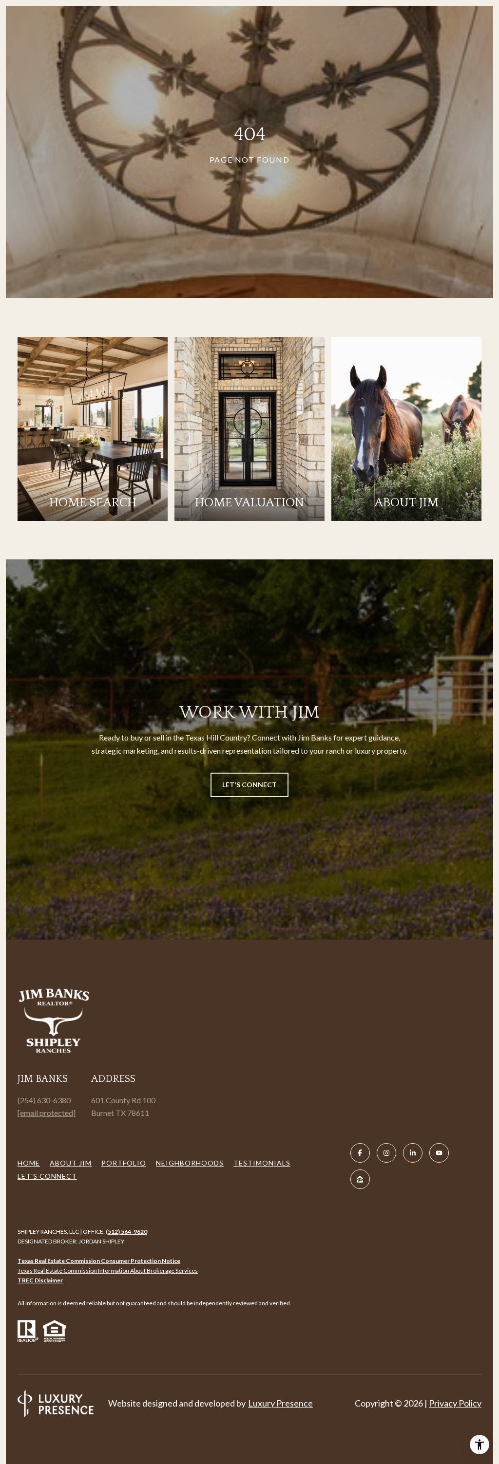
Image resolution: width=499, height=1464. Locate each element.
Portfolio (123, 1163)
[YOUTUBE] (439, 1153)
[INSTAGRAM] (386, 1153)
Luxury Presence (280, 1403)
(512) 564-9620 (126, 1231)
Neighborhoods (190, 1163)
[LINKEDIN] (412, 1153)
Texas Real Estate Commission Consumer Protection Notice (99, 1260)
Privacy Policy (455, 1403)
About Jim (71, 1163)
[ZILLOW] (360, 1179)
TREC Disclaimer (40, 1280)
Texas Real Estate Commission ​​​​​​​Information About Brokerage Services (108, 1270)
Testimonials (261, 1163)
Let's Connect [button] (249, 784)
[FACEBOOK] (360, 1153)
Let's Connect (47, 1176)
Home (29, 1163)
